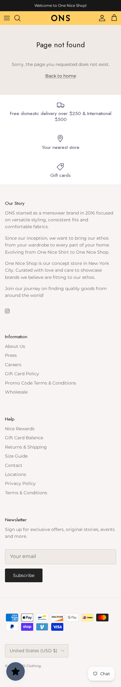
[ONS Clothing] (60, 18)
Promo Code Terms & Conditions (40, 383)
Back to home (60, 76)
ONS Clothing (29, 666)
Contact (13, 465)
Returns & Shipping (26, 447)
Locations (15, 474)
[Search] (20, 18)
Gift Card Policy (22, 373)
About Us (15, 346)
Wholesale (16, 392)
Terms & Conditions (26, 493)
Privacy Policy (20, 483)
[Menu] (7, 18)
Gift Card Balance (24, 437)
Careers (13, 364)
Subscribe (23, 575)
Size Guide (16, 456)
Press (11, 355)
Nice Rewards (19, 428)
